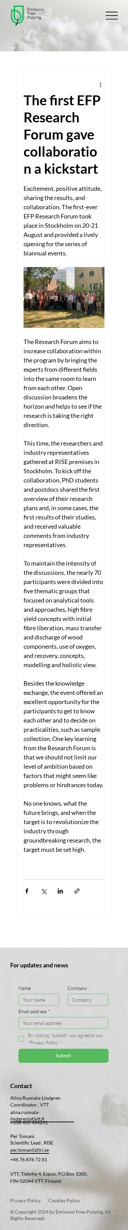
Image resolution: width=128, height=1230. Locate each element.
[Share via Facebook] (27, 891)
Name (24, 988)
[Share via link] (77, 891)
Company (77, 988)
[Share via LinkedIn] (60, 891)
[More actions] (100, 84)
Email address (34, 1011)
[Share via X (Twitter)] (43, 891)
